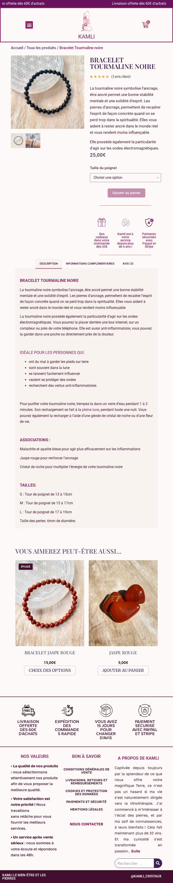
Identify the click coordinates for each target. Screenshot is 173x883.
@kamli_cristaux (146, 876)
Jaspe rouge (123, 652)
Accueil (17, 47)
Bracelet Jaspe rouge (50, 652)
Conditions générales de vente (86, 770)
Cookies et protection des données (86, 792)
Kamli (86, 36)
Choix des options (50, 670)
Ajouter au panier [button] (123, 670)
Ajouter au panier (126, 193)
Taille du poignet (103, 168)
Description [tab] (49, 263)
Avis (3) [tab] (128, 263)
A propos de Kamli (138, 758)
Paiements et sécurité (86, 802)
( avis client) (121, 77)
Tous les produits (41, 47)
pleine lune (90, 410)
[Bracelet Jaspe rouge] (49, 603)
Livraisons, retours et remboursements (86, 781)
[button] (29, 25)
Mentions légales (86, 809)
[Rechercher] (158, 863)
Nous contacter (86, 824)
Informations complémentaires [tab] (90, 263)
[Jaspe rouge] (123, 603)
